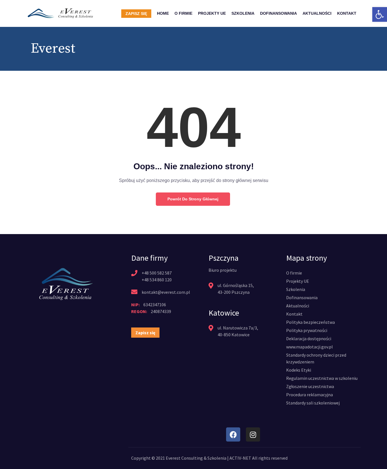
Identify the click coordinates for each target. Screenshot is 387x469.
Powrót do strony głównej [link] (192, 199)
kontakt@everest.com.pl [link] (166, 292)
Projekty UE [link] (212, 13)
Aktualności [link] (317, 13)
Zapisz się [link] (136, 13)
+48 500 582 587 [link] (157, 273)
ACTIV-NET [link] (240, 458)
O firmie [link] (183, 13)
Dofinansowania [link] (278, 13)
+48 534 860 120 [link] (157, 279)
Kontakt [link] (346, 13)
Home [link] (163, 13)
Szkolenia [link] (242, 13)
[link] (379, 14)
